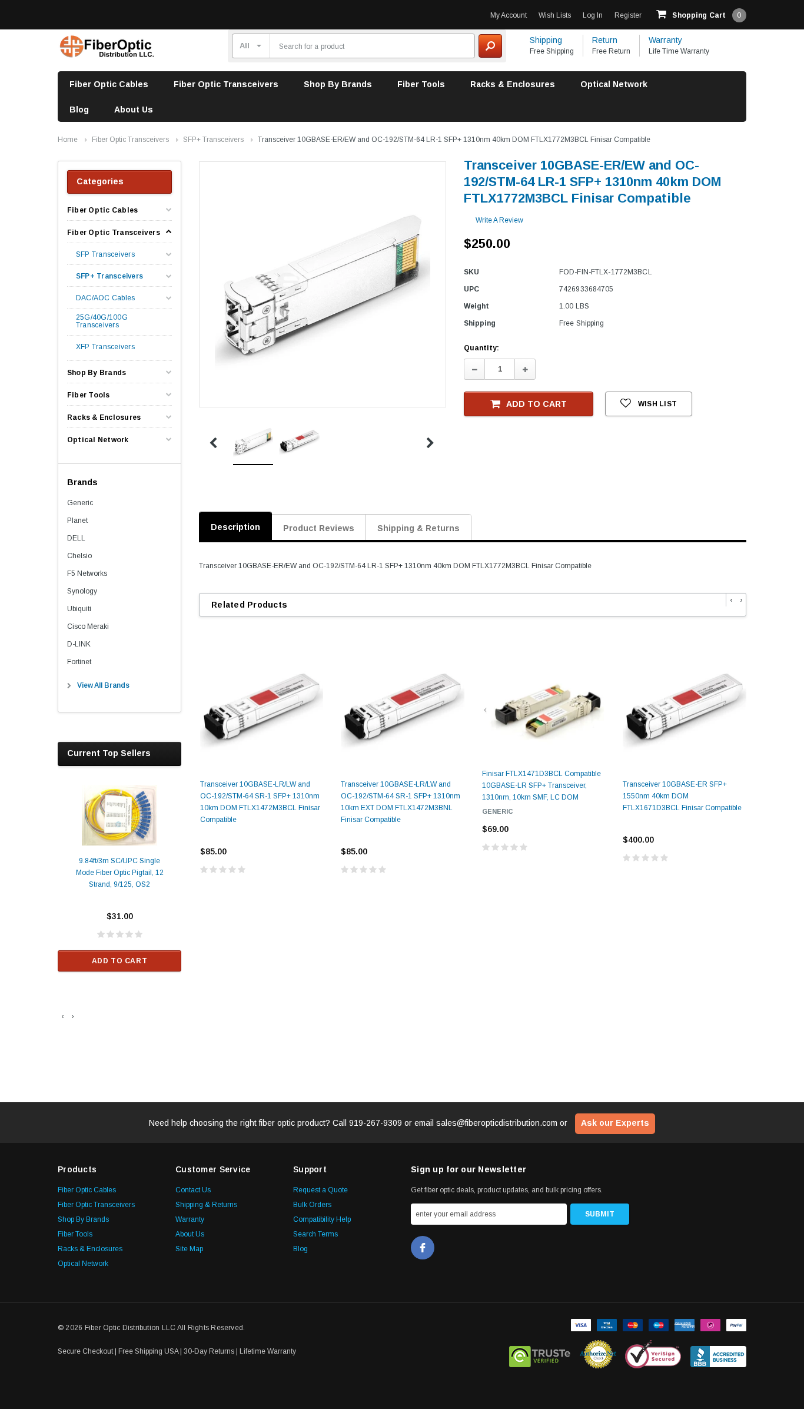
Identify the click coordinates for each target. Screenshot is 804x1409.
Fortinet (79, 662)
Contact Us (193, 1190)
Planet (77, 520)
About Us (133, 109)
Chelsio (79, 556)
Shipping (546, 40)
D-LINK (79, 644)
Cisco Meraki (88, 626)
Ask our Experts (615, 1123)
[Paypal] (736, 1324)
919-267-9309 (375, 1123)
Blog (79, 109)
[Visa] (581, 1324)
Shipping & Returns (418, 528)
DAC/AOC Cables (105, 298)
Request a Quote (320, 1190)
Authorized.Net (598, 1354)
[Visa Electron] (607, 1324)
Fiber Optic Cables (108, 84)
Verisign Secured (653, 1354)
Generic (80, 503)
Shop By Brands (338, 84)
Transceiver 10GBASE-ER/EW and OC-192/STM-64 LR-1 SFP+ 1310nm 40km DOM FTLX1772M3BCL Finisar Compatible (454, 139)
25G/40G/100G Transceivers (102, 321)
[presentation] (63, 1016)
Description (235, 527)
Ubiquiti (79, 609)
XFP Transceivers (105, 347)
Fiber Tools (421, 84)
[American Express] (685, 1324)
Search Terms (315, 1234)
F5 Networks (87, 573)
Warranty (665, 40)
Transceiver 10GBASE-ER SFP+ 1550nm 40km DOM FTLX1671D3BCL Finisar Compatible (682, 796)
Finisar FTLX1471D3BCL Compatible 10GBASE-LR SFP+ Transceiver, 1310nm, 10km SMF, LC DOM (541, 785)
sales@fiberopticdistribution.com (496, 1123)
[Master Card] (633, 1324)
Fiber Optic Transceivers (226, 84)
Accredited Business (718, 1354)
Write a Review (499, 220)
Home (68, 139)
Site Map (189, 1249)
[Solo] (710, 1324)
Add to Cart (120, 961)
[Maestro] (659, 1324)
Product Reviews (318, 528)
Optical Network (613, 84)
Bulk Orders (312, 1205)
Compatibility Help (322, 1219)
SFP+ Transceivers (213, 139)
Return (604, 40)
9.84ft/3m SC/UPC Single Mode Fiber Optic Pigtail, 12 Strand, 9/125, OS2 (120, 873)
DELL (76, 538)
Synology (82, 591)
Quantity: (481, 348)
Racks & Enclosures (512, 84)
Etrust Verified (540, 1354)
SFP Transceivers (105, 254)
